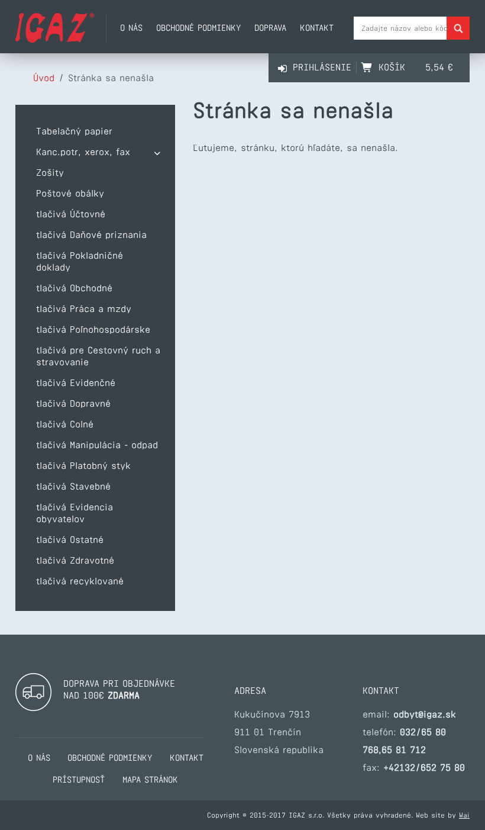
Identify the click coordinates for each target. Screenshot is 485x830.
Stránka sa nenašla (111, 78)
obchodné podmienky (198, 28)
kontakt (317, 28)
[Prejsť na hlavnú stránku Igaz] (54, 39)
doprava (270, 28)
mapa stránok (150, 779)
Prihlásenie (322, 67)
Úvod (43, 78)
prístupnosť (79, 779)
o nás (131, 28)
